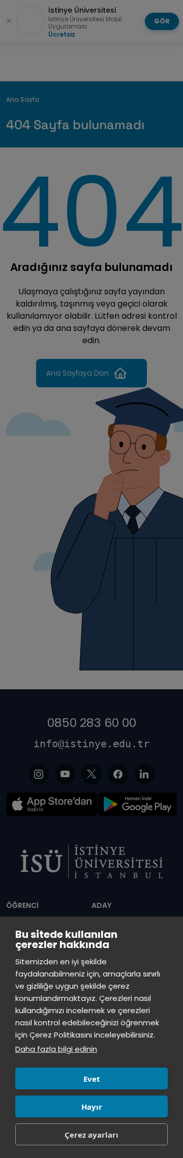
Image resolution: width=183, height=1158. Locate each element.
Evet (91, 1079)
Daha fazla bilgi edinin (56, 1049)
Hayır (91, 1107)
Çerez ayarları (91, 1135)
